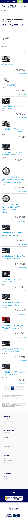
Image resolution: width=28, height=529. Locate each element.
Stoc (5, 435)
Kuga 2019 (14, 25)
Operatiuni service (8, 458)
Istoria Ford (6, 478)
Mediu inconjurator (8, 481)
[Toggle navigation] (25, 6)
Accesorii (6, 462)
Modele (5, 25)
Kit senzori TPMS (9, 85)
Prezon (5, 44)
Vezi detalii (22, 53)
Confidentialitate (13, 508)
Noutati (5, 476)
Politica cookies (13, 509)
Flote (5, 423)
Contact (6, 437)
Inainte (19, 388)
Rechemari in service (9, 464)
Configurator (7, 432)
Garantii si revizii (8, 460)
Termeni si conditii (13, 507)
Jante (22, 25)
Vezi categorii (13, 31)
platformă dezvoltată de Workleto (14, 512)
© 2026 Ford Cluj (13, 505)
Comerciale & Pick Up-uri (10, 421)
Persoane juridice (8, 448)
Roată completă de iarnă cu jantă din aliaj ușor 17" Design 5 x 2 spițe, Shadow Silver (13, 179)
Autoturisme (7, 419)
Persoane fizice (7, 446)
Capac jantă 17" (8, 64)
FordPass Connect (8, 467)
